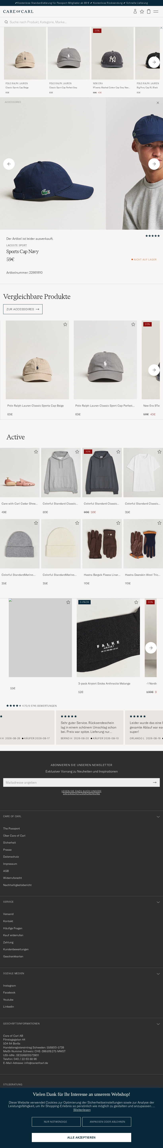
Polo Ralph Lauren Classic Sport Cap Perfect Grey (103, 406)
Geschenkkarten (13, 956)
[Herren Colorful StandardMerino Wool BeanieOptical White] (61, 543)
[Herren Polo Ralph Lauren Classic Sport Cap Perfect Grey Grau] (69, 53)
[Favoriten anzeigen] (142, 11)
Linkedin (8, 1006)
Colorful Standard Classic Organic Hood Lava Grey (100, 504)
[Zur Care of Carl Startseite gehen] (18, 11)
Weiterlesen (82, 1110)
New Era (98, 83)
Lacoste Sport (16, 245)
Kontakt (8, 921)
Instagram (9, 985)
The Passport (11, 828)
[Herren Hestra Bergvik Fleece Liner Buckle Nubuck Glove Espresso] (102, 543)
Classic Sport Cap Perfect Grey (63, 87)
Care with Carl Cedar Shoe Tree (18, 504)
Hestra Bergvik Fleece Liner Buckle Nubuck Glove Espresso (101, 575)
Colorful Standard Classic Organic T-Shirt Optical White (141, 504)
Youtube (8, 999)
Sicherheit (9, 842)
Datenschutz (11, 856)
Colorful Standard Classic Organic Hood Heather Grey (60, 504)
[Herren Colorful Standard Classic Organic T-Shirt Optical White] (143, 472)
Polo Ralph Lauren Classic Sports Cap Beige (35, 405)
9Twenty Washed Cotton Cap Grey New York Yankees (110, 87)
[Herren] (40, 637)
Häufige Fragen (12, 928)
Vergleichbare (37, 296)
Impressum (10, 864)
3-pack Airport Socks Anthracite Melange (104, 683)
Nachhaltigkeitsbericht (17, 885)
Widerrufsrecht (12, 878)
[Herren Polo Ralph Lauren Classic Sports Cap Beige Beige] (25, 53)
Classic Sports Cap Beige (17, 87)
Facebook (9, 992)
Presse (7, 849)
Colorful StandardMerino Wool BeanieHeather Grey (18, 575)
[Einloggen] (135, 11)
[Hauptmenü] (156, 11)
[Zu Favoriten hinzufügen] (64, 325)
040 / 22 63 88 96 (25, 1059)
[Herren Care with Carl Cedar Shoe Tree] (20, 472)
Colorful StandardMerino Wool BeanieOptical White (59, 575)
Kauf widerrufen (13, 935)
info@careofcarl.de (36, 1063)
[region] (81, 727)
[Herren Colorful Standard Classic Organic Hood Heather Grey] (61, 472)
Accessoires (13, 102)
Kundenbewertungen (16, 949)
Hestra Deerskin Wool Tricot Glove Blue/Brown (143, 575)
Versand (8, 914)
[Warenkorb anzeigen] (149, 11)
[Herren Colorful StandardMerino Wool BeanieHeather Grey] (20, 543)
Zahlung (8, 942)
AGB (6, 871)
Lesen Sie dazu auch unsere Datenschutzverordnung (82, 792)
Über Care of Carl (14, 835)
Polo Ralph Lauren (17, 83)
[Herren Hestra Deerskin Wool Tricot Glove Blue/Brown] (143, 543)
